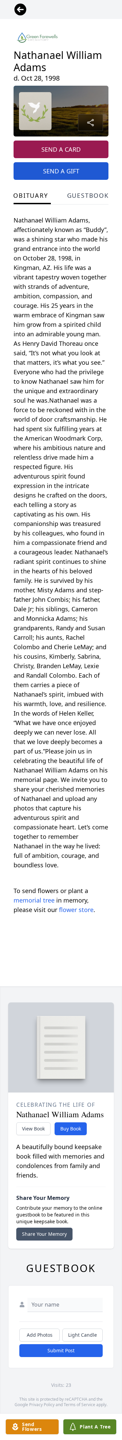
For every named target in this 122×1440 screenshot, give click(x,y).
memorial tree (34, 900)
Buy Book (70, 1128)
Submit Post (61, 1350)
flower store (76, 910)
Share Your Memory (44, 1234)
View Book (33, 1128)
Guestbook (88, 195)
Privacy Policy (42, 1404)
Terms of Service (79, 1404)
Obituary (30, 195)
